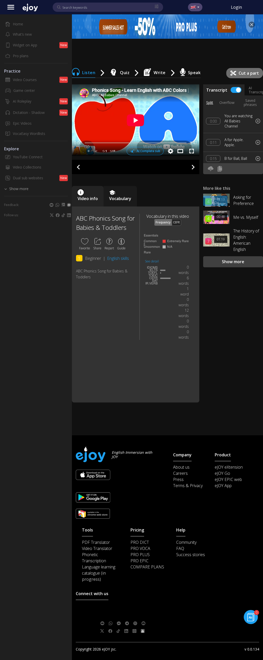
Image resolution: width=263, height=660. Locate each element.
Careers (180, 473)
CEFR (176, 222)
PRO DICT (139, 542)
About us (181, 467)
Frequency (163, 222)
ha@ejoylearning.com (133, 615)
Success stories (190, 554)
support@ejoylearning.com (136, 607)
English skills (118, 258)
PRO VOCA (140, 548)
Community (186, 542)
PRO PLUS (140, 554)
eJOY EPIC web (228, 479)
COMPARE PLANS (147, 567)
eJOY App (223, 485)
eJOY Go (222, 473)
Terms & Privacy (188, 485)
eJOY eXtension (229, 467)
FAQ (180, 548)
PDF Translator (96, 542)
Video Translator (97, 548)
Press (178, 479)
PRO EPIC (139, 561)
